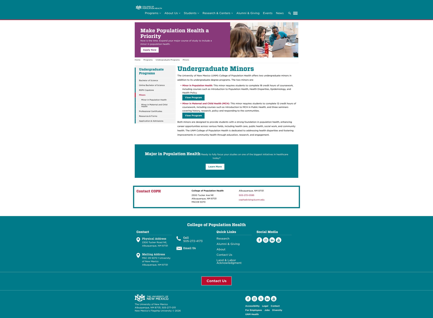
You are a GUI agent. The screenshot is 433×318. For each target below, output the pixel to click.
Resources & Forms (148, 116)
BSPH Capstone (146, 90)
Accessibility (252, 306)
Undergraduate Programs (168, 60)
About (220, 249)
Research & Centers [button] (217, 13)
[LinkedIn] (272, 240)
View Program (193, 97)
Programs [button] (152, 13)
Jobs (267, 310)
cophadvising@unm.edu (252, 200)
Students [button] (190, 13)
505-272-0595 (246, 195)
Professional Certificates (150, 111)
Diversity (277, 310)
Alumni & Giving (248, 13)
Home (137, 60)
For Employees (253, 310)
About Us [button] (171, 13)
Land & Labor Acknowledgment (229, 261)
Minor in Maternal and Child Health (154, 105)
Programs (148, 60)
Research (222, 238)
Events (268, 13)
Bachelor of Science (148, 80)
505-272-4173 (193, 241)
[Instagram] (265, 240)
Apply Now (149, 50)
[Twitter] (261, 298)
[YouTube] (278, 240)
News (280, 13)
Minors (186, 60)
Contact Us (224, 254)
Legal (265, 306)
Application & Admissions (151, 121)
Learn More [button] (215, 166)
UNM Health (252, 314)
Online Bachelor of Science (152, 85)
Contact (275, 306)
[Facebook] (259, 240)
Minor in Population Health (154, 100)
